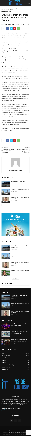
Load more (15, 278)
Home (3, 8)
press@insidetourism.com (8, 410)
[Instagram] (15, 420)
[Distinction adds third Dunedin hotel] (6, 192)
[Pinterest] (14, 28)
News (10, 11)
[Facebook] (7, 28)
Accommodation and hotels (5, 194)
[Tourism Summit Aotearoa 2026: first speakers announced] (6, 273)
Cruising (3, 186)
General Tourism (8, 8)
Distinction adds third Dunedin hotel (20, 189)
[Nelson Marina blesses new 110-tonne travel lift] (6, 184)
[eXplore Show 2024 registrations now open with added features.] (6, 342)
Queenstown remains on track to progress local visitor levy (23, 151)
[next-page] (5, 205)
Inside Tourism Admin (10, 24)
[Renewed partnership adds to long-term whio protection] (6, 334)
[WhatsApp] (18, 28)
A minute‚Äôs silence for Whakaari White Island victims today (8, 151)
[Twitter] (11, 28)
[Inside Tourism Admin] (2, 24)
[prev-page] (2, 205)
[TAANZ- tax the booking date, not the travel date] (6, 200)
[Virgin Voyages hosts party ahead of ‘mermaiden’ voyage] (6, 326)
